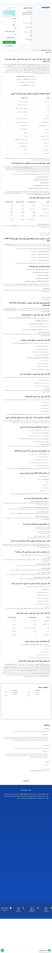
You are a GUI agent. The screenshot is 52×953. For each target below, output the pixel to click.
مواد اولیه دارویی (25, 14)
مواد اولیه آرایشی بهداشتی (27, 12)
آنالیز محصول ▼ (9, 45)
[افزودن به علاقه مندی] (28, 692)
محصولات (31, 14)
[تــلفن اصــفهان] (38, 908)
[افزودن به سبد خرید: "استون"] (28, 695)
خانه (33, 50)
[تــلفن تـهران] (51, 908)
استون (37, 692)
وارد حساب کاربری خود (36, 770)
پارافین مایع (14, 692)
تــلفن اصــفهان (32, 908)
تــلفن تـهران (46, 908)
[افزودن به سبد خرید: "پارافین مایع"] (6, 695)
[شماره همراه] (23, 908)
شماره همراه (18, 908)
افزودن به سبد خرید (9, 42)
